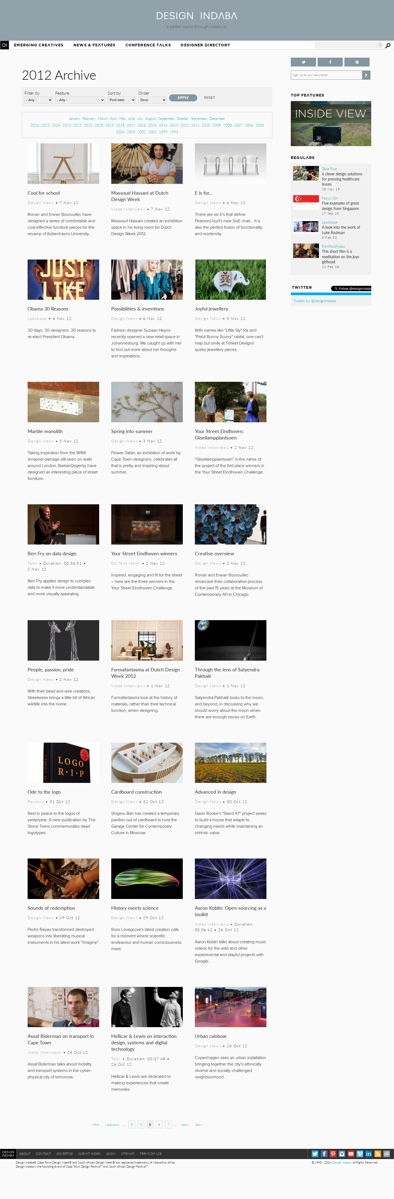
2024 (56, 125)
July (140, 118)
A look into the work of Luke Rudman (341, 229)
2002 (141, 131)
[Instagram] (342, 1153)
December (217, 118)
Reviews (36, 801)
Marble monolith (45, 431)
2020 (99, 125)
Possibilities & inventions (137, 308)
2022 (77, 125)
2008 (227, 125)
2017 (131, 125)
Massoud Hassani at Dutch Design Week (139, 195)
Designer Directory (205, 45)
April (113, 118)
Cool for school (44, 192)
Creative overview (214, 553)
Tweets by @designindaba (314, 300)
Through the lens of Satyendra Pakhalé (227, 672)
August (150, 118)
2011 (195, 125)
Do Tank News (125, 563)
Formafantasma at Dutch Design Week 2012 (145, 672)
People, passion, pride (51, 669)
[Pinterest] (333, 1153)
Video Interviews (128, 209)
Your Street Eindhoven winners (144, 553)
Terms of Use (151, 1153)
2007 (238, 125)
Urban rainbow (210, 1036)
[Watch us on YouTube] (351, 1153)
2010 (206, 125)
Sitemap (127, 1153)
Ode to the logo (44, 791)
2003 (131, 131)
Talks (33, 563)
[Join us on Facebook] (330, 62)
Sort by (114, 93)
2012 (184, 125)
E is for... (204, 192)
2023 (66, 125)
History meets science (135, 907)
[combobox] (348, 45)
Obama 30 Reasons (48, 308)
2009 (217, 125)
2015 (152, 125)
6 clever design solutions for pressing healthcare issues (342, 179)
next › (185, 1124)
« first (95, 1124)
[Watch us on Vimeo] (359, 1153)
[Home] (197, 17)
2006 (249, 125)
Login (111, 1153)
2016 (141, 125)
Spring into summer (132, 431)
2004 (120, 131)
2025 (45, 125)
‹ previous (112, 1124)
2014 (163, 125)
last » (198, 1124)
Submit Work (89, 1153)
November (199, 118)
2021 (88, 125)
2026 (34, 125)
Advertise (64, 1153)
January (74, 118)
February (89, 118)
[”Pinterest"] (357, 62)
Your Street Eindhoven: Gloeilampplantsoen (219, 434)
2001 (152, 131)
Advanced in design (215, 791)
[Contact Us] (386, 1153)
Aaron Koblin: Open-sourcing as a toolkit (230, 910)
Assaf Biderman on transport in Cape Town (61, 1039)
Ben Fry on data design (52, 553)
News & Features (94, 45)
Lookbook (37, 318)
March (103, 118)
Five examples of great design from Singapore (340, 205)
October (183, 118)
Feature (62, 93)
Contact (43, 1153)
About (25, 1153)
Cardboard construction (136, 791)
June (131, 118)
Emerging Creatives (39, 45)
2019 (109, 125)
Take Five (329, 168)
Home (4, 45)
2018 (120, 125)
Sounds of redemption (51, 907)
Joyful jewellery (211, 308)
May (122, 118)
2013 (174, 125)
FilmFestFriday (333, 246)
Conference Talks (148, 45)
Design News (41, 202)
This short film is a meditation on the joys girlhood (340, 256)
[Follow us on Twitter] (303, 62)
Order (144, 93)
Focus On (330, 198)
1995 (174, 131)
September (166, 118)
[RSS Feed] (377, 1153)
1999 (163, 131)
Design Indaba (342, 1162)
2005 (259, 125)
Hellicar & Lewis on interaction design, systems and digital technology (144, 1042)
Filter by (32, 93)
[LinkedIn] (368, 1153)
